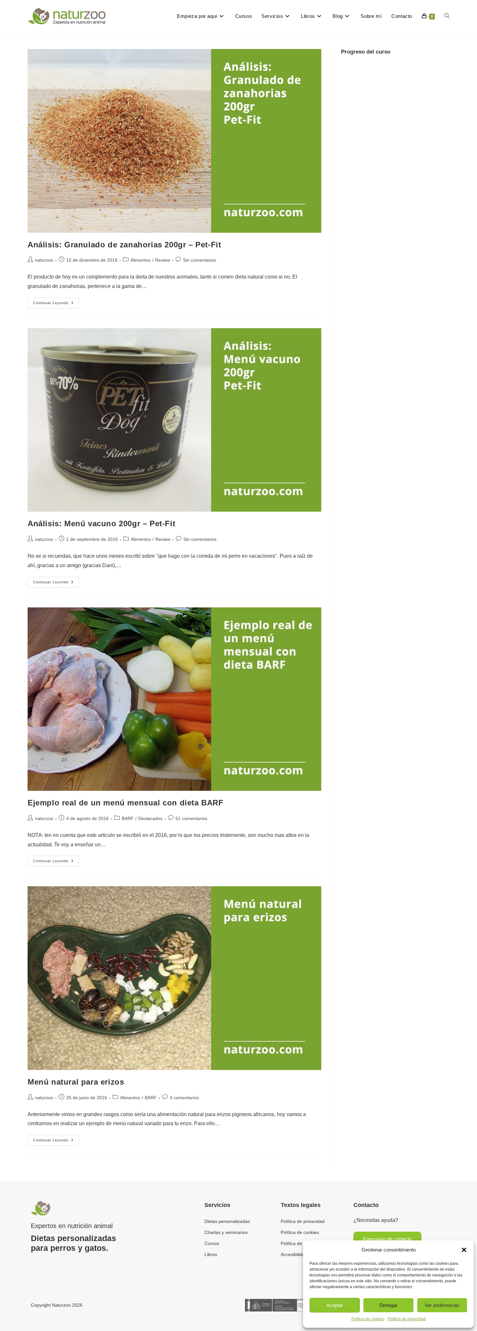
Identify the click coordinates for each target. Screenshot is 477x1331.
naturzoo (44, 260)
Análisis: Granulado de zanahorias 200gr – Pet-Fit (124, 244)
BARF (128, 818)
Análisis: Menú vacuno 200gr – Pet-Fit (101, 523)
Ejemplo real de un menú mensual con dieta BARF (126, 802)
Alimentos (140, 260)
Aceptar (334, 1305)
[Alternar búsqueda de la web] (447, 16)
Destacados (150, 818)
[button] (464, 1250)
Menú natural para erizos (76, 1081)
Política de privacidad (407, 1319)
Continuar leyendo (56, 301)
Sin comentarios (199, 260)
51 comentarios (191, 818)
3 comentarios (184, 1097)
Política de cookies (368, 1319)
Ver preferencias (442, 1305)
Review (162, 260)
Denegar (388, 1305)
